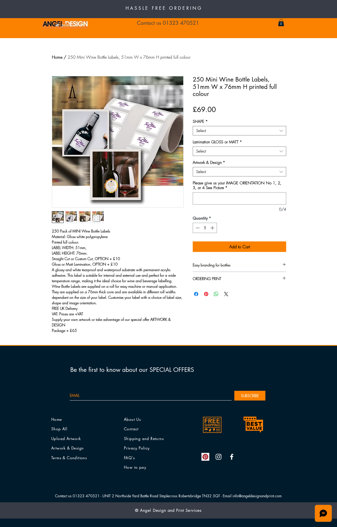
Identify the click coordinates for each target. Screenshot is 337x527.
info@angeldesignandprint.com (257, 495)
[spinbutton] (205, 228)
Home (57, 57)
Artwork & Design (209, 162)
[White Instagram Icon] (218, 457)
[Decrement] (197, 228)
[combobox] (239, 130)
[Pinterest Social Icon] (205, 457)
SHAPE (200, 121)
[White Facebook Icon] (232, 457)
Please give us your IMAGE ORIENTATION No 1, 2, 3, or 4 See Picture (237, 185)
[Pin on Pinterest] (206, 294)
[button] (281, 22)
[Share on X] (226, 294)
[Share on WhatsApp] (216, 294)
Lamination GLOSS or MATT (217, 142)
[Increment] (212, 228)
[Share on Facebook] (196, 294)
